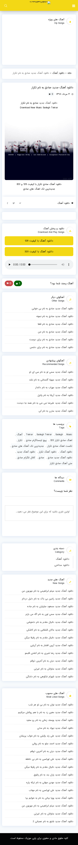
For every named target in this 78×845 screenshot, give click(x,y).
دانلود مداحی (61, 565)
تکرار (20, 440)
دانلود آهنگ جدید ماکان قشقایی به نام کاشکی (49, 630)
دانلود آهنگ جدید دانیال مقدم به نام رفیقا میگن (48, 637)
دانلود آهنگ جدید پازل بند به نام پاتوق (53, 775)
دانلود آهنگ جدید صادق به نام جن (55, 332)
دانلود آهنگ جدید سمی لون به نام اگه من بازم (49, 614)
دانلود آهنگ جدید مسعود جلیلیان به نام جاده (50, 606)
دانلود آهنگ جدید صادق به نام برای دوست (51, 339)
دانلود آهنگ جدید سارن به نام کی (56, 411)
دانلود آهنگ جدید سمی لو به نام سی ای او (51, 372)
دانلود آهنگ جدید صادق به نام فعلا (55, 324)
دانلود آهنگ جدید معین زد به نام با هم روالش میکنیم (45, 712)
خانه (69, 73)
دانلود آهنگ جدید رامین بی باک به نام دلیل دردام (47, 598)
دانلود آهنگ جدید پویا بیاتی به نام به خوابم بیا (49, 798)
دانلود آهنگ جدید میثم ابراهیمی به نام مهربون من (47, 591)
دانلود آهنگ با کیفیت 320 (39, 252)
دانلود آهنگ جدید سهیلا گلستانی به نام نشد (51, 380)
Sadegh (59, 434)
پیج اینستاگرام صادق (36, 440)
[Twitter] (14, 203)
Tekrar (29, 434)
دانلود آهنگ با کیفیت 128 (39, 241)
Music (69, 434)
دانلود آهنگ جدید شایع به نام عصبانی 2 (53, 821)
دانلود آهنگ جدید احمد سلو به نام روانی (52, 743)
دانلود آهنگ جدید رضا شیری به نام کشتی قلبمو (49, 653)
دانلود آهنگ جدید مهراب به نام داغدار (54, 387)
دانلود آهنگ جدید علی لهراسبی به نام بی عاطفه (49, 759)
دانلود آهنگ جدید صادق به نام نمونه (54, 316)
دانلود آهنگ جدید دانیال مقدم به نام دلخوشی (50, 622)
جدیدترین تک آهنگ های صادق (28, 446)
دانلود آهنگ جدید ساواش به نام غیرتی (53, 669)
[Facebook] (7, 203)
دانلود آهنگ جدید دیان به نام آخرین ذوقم (51, 661)
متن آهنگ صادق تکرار (61, 463)
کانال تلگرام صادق (26, 457)
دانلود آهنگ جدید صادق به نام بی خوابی (52, 308)
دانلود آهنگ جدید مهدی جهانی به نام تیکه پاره (49, 782)
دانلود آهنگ (62, 559)
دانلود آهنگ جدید (48, 103)
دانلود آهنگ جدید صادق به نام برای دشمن (51, 347)
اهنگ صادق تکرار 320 (61, 440)
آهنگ (19, 434)
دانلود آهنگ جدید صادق (60, 457)
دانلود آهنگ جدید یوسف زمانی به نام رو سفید (49, 720)
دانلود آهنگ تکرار (47, 452)
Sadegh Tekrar (44, 434)
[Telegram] (20, 203)
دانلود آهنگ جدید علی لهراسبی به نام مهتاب (51, 790)
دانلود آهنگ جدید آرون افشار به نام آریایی (51, 645)
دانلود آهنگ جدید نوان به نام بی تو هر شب (50, 704)
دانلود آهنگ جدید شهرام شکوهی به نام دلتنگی (49, 676)
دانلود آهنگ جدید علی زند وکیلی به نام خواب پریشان (46, 736)
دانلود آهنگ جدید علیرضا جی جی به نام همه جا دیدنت (45, 403)
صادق (41, 457)
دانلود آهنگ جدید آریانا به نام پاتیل (55, 395)
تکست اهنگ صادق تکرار (59, 446)
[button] (73, 5)
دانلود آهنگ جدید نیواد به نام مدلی (55, 728)
